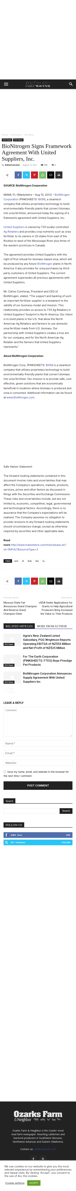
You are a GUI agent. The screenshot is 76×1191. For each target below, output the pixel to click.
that (30, 561)
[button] (6, 84)
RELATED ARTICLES (19, 626)
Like (68, 835)
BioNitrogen (44, 263)
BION (41, 199)
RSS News (29, 134)
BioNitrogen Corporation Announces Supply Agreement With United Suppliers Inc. (47, 677)
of (23, 561)
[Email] (50, 175)
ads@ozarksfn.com (45, 1149)
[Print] (58, 175)
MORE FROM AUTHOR (52, 626)
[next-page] (11, 690)
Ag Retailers (11, 231)
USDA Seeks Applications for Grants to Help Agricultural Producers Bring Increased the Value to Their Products (55, 608)
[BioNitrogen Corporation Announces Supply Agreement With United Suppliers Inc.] (12, 678)
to (44, 561)
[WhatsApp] (42, 175)
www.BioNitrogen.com (20, 397)
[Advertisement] (38, 40)
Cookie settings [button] (15, 1183)
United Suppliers (14, 227)
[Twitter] (26, 175)
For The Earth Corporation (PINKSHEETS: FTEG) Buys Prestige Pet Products (47, 660)
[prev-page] (6, 690)
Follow (66, 842)
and (16, 561)
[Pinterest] (34, 175)
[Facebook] (18, 175)
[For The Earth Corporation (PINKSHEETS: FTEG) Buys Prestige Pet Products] (12, 661)
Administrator (12, 165)
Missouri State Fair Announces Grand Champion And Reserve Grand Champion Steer (20, 608)
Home (5, 134)
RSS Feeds (16, 134)
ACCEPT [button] (33, 1182)
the (37, 561)
